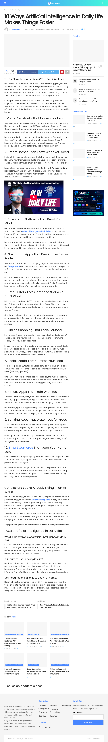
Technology (55, 29)
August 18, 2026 (10, 677)
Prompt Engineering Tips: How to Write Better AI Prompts (12, 671)
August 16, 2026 (29, 29)
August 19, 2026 (33, 646)
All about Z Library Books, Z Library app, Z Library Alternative (84, 67)
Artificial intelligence (16, 10)
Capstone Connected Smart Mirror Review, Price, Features (89, 100)
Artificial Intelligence (41, 499)
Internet (53, 705)
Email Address (78, 713)
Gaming (42, 716)
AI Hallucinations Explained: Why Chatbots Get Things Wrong (12, 642)
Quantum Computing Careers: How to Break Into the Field (95, 118)
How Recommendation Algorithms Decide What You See (59, 641)
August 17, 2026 (56, 677)
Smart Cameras (21, 447)
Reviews (53, 716)
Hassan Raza (15, 29)
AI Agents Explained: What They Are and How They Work (59, 671)
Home (6, 10)
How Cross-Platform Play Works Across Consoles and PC (94, 135)
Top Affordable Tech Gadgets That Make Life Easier (89, 90)
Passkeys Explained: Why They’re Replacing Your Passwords (36, 641)
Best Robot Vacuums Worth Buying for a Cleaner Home (94, 152)
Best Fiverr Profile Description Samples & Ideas (89, 81)
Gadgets (42, 712)
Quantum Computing (55, 710)
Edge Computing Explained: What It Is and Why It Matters (36, 671)
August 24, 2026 (10, 649)
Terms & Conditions (93, 739)
